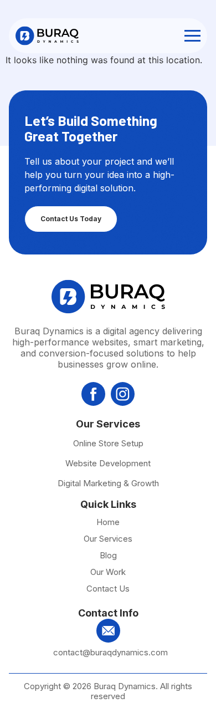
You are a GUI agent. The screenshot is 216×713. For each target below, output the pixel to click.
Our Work (108, 572)
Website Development (108, 463)
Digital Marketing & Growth (108, 483)
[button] (192, 36)
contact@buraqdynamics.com (110, 652)
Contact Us (108, 589)
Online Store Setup (108, 443)
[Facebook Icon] (93, 394)
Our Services (108, 539)
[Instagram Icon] (123, 394)
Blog (108, 556)
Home (108, 522)
